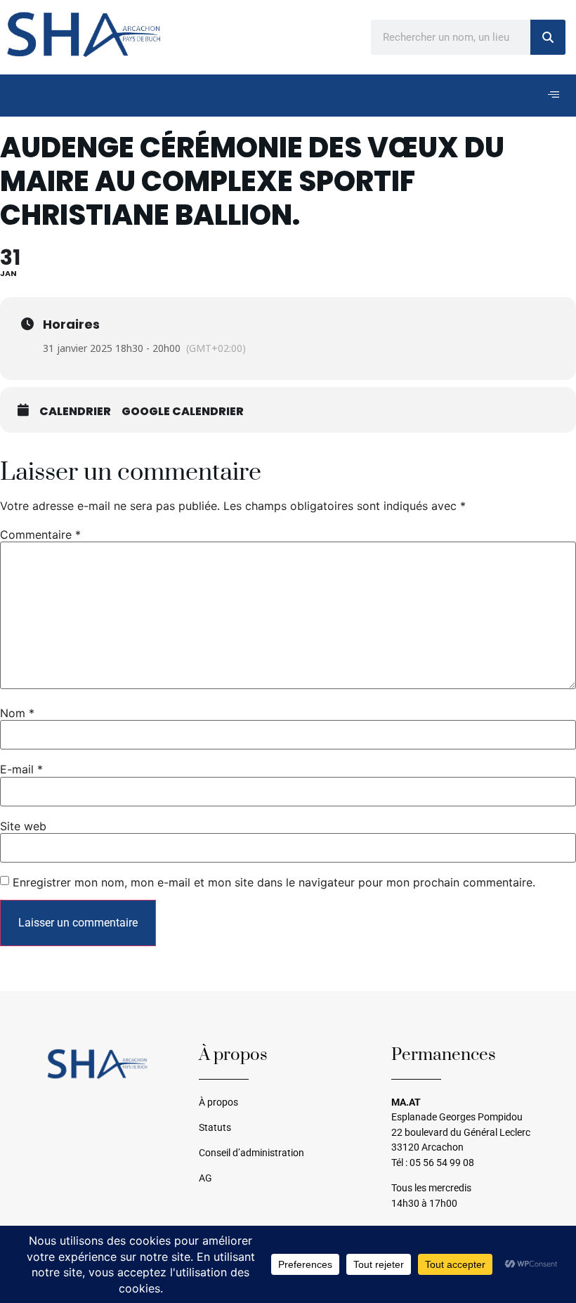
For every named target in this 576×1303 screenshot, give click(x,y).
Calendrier (75, 412)
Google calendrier (183, 412)
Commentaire (40, 534)
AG (205, 1178)
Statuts (215, 1128)
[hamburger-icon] (553, 95)
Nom (17, 713)
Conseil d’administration (251, 1153)
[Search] (547, 37)
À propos (218, 1102)
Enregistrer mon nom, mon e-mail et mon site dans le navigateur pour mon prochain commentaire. (274, 882)
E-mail (21, 769)
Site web (23, 826)
